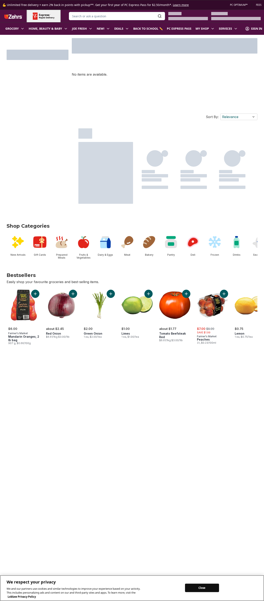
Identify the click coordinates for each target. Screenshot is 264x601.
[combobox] (117, 16)
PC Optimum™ (239, 5)
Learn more (181, 5)
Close (202, 587)
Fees (259, 5)
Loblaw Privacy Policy (22, 597)
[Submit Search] (160, 16)
